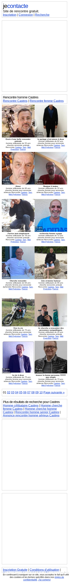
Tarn (24, 147)
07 (29, 392)
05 (20, 392)
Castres (18, 147)
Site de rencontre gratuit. (21, 11)
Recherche (42, 14)
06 (24, 392)
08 (33, 392)
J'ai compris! (44, 580)
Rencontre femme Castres (47, 100)
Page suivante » (54, 392)
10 (41, 392)
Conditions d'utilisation (44, 569)
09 (37, 392)
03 (12, 392)
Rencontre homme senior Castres (37, 412)
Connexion (26, 14)
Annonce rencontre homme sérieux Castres (31, 415)
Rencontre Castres (15, 100)
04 (16, 392)
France (23, 149)
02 (8, 392)
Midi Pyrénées (47, 147)
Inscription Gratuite (15, 569)
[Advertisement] (34, 56)
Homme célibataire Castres (20, 405)
